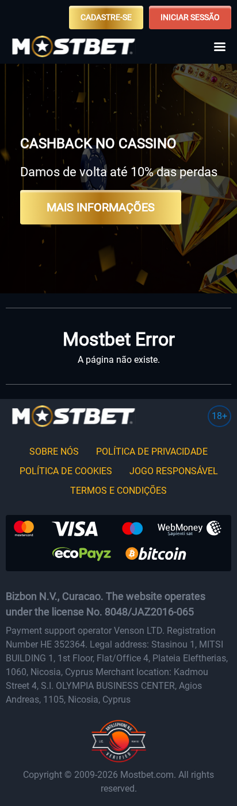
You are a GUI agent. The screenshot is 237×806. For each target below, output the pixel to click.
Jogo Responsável (173, 471)
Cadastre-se (106, 17)
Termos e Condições (118, 490)
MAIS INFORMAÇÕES (101, 207)
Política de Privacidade (152, 451)
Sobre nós (54, 451)
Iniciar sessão (190, 17)
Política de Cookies (66, 471)
